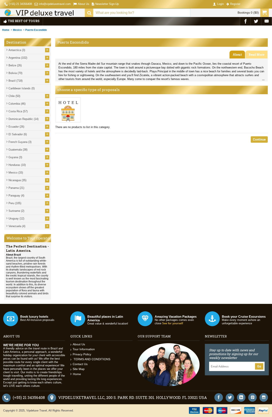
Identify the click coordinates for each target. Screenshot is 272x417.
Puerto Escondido (36, 29)
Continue (259, 139)
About (237, 55)
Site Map (79, 369)
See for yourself (172, 323)
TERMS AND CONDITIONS (91, 359)
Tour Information (84, 349)
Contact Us (80, 364)
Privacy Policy (82, 354)
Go (259, 366)
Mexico (17, 29)
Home (5, 29)
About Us (79, 344)
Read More (256, 55)
